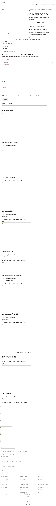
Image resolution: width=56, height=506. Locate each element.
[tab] (19, 39)
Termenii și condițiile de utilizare (46, 482)
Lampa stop (6, 174)
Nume (4, 81)
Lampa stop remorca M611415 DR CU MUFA (17, 353)
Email (4, 87)
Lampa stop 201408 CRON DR (12, 275)
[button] (3, 139)
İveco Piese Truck (24, 479)
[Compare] (11, 139)
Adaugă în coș (40, 22)
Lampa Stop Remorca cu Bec (44, 9)
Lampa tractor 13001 (9, 393)
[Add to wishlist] (15, 139)
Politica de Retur (42, 479)
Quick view (7, 139)
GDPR (40, 489)
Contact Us (41, 487)
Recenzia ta (5, 64)
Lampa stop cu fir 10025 (10, 314)
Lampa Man (4, 492)
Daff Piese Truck (24, 484)
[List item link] (14, 467)
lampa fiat (36, 34)
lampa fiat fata (42, 34)
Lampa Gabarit (4, 479)
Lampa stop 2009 (7, 252)
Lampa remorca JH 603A (10, 142)
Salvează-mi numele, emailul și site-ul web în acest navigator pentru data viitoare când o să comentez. (26, 95)
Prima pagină (32, 9)
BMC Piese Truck (24, 492)
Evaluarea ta (5, 59)
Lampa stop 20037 (8, 211)
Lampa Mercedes (5, 489)
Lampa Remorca (5, 482)
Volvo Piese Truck (24, 487)
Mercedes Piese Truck (25, 489)
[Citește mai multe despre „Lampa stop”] (3, 171)
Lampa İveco (4, 484)
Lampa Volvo (4, 487)
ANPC (40, 492)
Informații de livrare (43, 484)
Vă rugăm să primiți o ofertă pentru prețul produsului (42, 4)
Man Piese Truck (24, 482)
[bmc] (27, 426)
